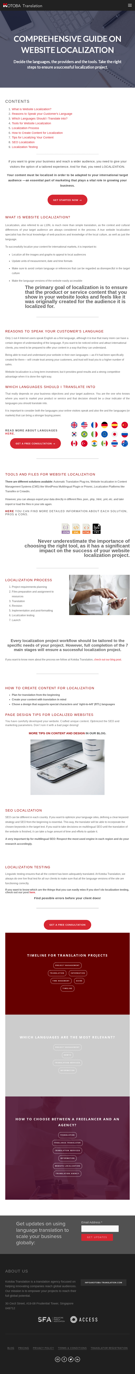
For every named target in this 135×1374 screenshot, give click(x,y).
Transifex (11, 491)
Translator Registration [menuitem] (109, 1348)
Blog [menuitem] (10, 1348)
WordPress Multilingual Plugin (62, 486)
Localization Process (25, 128)
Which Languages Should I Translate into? (40, 118)
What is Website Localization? (31, 109)
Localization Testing (25, 147)
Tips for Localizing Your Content (33, 137)
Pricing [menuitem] (23, 1348)
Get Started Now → (67, 200)
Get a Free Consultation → (35, 443)
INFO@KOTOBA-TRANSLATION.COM (103, 1282)
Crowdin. (25, 491)
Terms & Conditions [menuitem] (72, 1348)
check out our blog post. (108, 659)
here (9, 433)
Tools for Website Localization (31, 123)
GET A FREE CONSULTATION (67, 924)
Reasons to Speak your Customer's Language (42, 113)
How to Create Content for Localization (37, 132)
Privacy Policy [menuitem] (43, 1348)
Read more (64, 1008)
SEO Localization (23, 142)
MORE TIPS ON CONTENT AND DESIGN (67, 733)
